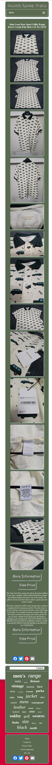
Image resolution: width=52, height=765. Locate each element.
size (25, 721)
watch (14, 702)
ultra (42, 697)
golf (27, 716)
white (32, 711)
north (33, 728)
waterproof (37, 702)
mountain (29, 692)
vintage (18, 686)
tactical (30, 686)
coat (40, 723)
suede (26, 682)
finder (15, 722)
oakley (15, 716)
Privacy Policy (27, 746)
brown (34, 681)
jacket (31, 696)
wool (40, 712)
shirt (34, 723)
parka (40, 691)
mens (24, 701)
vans (18, 681)
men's (19, 676)
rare (24, 712)
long (20, 697)
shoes (12, 691)
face (39, 686)
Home (27, 739)
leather (20, 707)
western (38, 716)
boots (38, 708)
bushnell (16, 712)
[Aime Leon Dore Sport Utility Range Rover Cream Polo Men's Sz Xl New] (27, 43)
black (22, 727)
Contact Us (27, 742)
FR (29, 753)
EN (25, 753)
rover (30, 708)
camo (12, 697)
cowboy (20, 692)
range (34, 676)
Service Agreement (27, 749)
